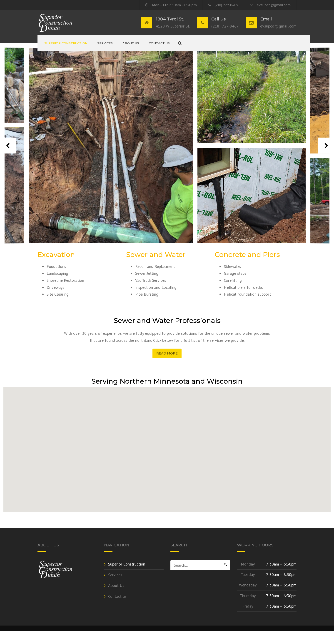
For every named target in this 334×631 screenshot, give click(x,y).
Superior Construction (65, 43)
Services (105, 43)
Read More (167, 353)
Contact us (159, 43)
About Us (130, 43)
